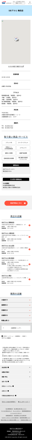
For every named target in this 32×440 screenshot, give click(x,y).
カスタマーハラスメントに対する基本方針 (10, 417)
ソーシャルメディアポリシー (16, 413)
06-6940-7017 (9, 126)
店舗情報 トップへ (16, 328)
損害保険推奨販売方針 (26, 411)
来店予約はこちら (16, 203)
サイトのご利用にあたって (6, 411)
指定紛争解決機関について (25, 417)
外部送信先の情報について (26, 420)
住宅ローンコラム (7, 386)
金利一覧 (4, 381)
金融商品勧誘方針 (9, 415)
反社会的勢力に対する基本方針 (20, 415)
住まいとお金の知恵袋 (8, 402)
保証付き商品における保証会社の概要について (10, 420)
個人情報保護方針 (9, 408)
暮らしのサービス (23, 402)
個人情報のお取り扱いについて (20, 408)
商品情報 (4, 367)
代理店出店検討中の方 (8, 395)
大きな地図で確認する (15, 66)
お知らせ (4, 391)
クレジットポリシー (17, 411)
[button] (30, 3)
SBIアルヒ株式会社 (15, 428)
